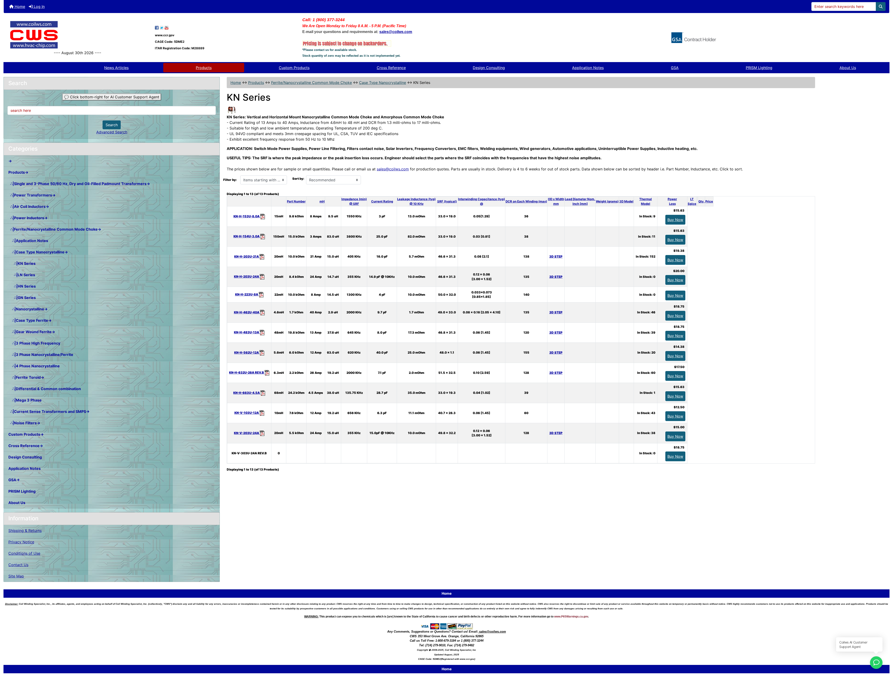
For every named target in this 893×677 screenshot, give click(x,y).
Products (204, 67)
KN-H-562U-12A (247, 352)
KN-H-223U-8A (247, 294)
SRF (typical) (447, 201)
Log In (39, 6)
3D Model (626, 201)
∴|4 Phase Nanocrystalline (34, 366)
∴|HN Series (22, 286)
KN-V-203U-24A (247, 433)
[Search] (881, 6)
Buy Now (675, 219)
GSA (675, 67)
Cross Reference (391, 67)
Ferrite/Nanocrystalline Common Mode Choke (311, 82)
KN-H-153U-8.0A (246, 216)
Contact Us (18, 564)
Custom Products (294, 67)
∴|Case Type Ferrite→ (30, 320)
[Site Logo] (77, 35)
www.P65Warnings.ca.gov (571, 616)
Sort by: (298, 178)
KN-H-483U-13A (247, 332)
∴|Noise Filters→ (24, 423)
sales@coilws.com (393, 169)
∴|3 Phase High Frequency (34, 343)
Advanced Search (111, 132)
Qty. (701, 201)
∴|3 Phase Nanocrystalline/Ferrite (40, 354)
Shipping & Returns (25, 530)
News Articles (116, 67)
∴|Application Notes (28, 240)
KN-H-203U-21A (247, 256)
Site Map (16, 576)
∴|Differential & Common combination (44, 388)
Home (19, 6)
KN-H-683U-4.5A (246, 393)
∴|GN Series (22, 297)
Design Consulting (489, 67)
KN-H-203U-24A (247, 276)
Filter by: (230, 180)
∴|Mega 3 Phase (25, 400)
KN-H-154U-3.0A (246, 236)
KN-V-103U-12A (247, 413)
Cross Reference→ (25, 445)
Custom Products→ (26, 434)
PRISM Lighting (759, 67)
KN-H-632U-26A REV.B (247, 372)
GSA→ (14, 480)
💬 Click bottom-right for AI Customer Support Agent (111, 97)
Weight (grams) (607, 201)
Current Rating (382, 201)
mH (322, 201)
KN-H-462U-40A (247, 312)
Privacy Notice (21, 542)
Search (112, 125)
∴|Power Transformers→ (32, 195)
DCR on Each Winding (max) (526, 201)
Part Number (296, 201)
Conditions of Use (24, 553)
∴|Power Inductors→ (28, 218)
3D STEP (556, 256)
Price (709, 201)
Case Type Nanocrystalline (382, 82)
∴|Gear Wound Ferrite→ (31, 331)
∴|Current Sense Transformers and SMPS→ (49, 411)
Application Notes (588, 67)
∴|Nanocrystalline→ (28, 309)
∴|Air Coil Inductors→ (28, 206)
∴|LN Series (21, 274)
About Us (848, 67)
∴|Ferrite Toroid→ (26, 377)
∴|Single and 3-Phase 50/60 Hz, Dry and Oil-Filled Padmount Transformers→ (79, 183)
